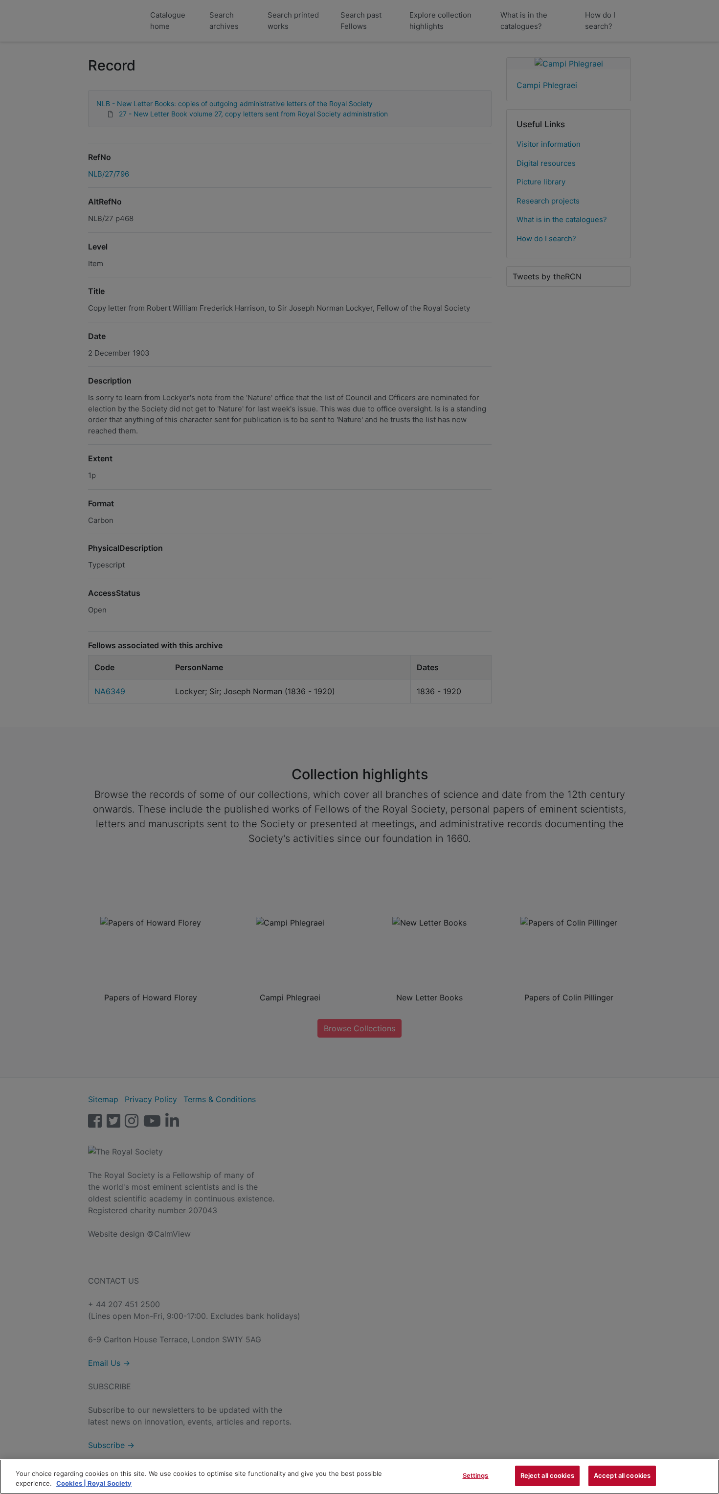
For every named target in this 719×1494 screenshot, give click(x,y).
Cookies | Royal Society (94, 1483)
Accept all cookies (622, 1475)
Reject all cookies (547, 1475)
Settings (476, 1475)
